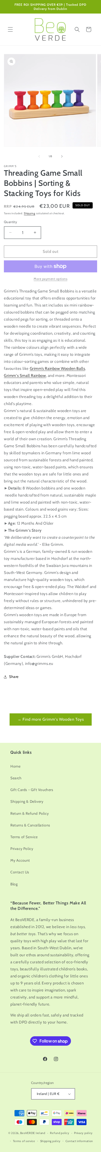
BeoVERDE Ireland (32, 1133)
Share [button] (14, 676)
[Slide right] (62, 156)
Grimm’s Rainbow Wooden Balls (57, 368)
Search (16, 778)
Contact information (79, 1141)
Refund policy (59, 1133)
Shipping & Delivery (26, 801)
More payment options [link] (50, 279)
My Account (20, 860)
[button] (10, 29)
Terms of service (24, 1141)
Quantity (10, 222)
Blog (14, 884)
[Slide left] (39, 156)
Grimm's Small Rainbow (25, 375)
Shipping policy (50, 1141)
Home (15, 766)
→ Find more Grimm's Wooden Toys (50, 719)
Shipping (29, 213)
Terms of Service (24, 837)
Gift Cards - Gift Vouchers (31, 789)
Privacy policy (83, 1133)
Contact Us (19, 872)
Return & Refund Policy (29, 813)
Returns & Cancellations (30, 825)
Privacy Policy (21, 848)
